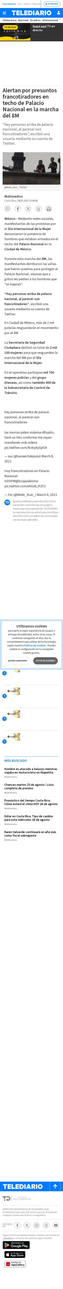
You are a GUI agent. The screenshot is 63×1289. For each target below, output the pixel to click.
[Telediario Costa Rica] (31, 13)
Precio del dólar (39, 4)
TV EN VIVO (53, 3)
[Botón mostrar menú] (4, 13)
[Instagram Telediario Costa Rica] (36, 1225)
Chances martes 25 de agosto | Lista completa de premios (29, 786)
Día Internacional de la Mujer (23, 360)
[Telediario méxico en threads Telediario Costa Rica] (46, 1225)
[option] (31, 171)
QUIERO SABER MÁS (17, 660)
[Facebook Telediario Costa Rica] (17, 1225)
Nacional (23, 20)
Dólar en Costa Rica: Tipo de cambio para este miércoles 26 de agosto (28, 818)
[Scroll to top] (55, 1186)
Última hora (9, 20)
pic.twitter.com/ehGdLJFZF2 (25, 486)
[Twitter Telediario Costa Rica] (27, 1225)
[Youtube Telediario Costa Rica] (56, 1225)
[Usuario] (58, 12)
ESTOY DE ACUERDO (45, 660)
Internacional (50, 20)
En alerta (35, 20)
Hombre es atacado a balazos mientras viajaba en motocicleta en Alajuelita (30, 771)
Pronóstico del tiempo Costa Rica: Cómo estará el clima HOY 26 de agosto (31, 802)
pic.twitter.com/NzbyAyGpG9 (25, 447)
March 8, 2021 (47, 494)
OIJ (19, 4)
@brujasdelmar (27, 481)
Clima (26, 4)
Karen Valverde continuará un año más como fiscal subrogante (30, 834)
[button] (7, 209)
